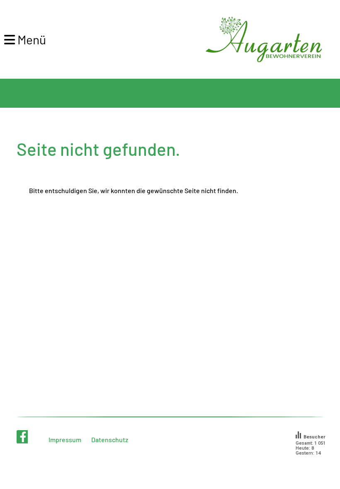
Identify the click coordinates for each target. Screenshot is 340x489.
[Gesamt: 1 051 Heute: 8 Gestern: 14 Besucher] (314, 463)
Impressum (65, 439)
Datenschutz (109, 439)
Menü (30, 39)
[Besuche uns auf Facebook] (23, 438)
